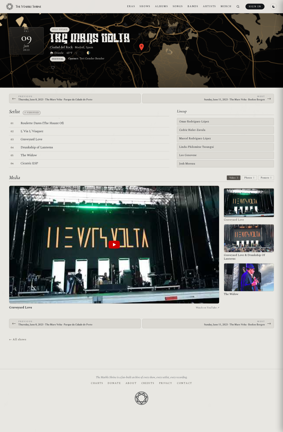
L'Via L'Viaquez (32, 131)
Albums (161, 6)
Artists (209, 6)
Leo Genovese (188, 155)
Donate (114, 383)
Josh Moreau (187, 163)
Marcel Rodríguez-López (195, 138)
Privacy (165, 383)
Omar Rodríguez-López (194, 121)
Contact (184, 383)
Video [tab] (233, 177)
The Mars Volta (90, 39)
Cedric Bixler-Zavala (192, 130)
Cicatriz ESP (29, 163)
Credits (147, 383)
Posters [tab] (266, 177)
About (131, 383)
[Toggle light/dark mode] (273, 6)
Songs (178, 6)
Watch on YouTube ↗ (207, 307)
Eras (131, 6)
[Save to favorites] (53, 68)
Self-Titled (60, 29)
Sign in (255, 6)
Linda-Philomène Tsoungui (196, 147)
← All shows (17, 339)
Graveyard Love (31, 139)
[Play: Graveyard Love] (114, 245)
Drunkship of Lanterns (37, 147)
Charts (97, 383)
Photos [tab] (249, 177)
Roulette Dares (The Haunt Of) (42, 123)
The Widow (29, 155)
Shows (145, 6)
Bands (193, 6)
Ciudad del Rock (61, 47)
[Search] (238, 6)
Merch (226, 6)
